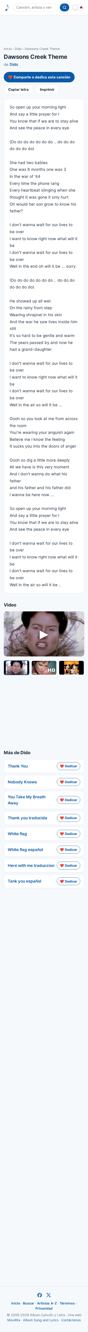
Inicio (8, 49)
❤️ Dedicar (68, 766)
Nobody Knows (22, 782)
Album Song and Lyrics (40, 1320)
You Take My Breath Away (27, 800)
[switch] (78, 7)
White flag (17, 833)
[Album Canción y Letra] (7, 7)
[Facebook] (39, 1295)
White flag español (25, 849)
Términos (67, 1303)
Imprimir (47, 89)
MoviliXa (13, 1320)
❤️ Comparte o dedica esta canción (39, 77)
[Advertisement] (44, 30)
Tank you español (24, 881)
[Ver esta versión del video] (16, 667)
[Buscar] (64, 7)
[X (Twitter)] (48, 1295)
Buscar (28, 1303)
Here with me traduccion (31, 865)
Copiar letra (18, 89)
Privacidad (44, 1308)
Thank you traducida (27, 818)
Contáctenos (71, 1320)
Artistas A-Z (47, 1303)
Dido (18, 49)
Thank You (18, 766)
